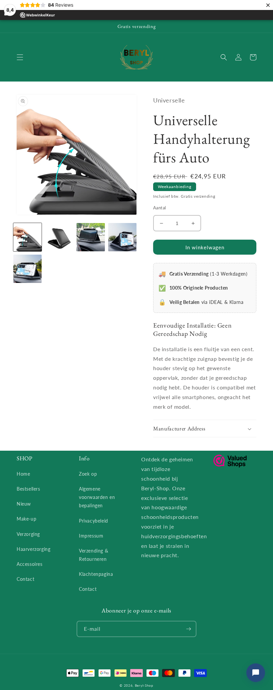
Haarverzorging (33, 549)
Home (23, 474)
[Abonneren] (188, 629)
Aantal (159, 207)
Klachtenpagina (96, 574)
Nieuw (24, 504)
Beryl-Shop (144, 685)
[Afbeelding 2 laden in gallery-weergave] (59, 237)
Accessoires (30, 564)
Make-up (26, 519)
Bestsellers (28, 489)
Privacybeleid (93, 521)
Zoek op (88, 474)
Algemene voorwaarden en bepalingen (97, 497)
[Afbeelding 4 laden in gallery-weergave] (122, 237)
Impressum (91, 536)
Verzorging (28, 534)
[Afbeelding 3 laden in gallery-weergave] (91, 237)
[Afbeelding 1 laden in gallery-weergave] (27, 237)
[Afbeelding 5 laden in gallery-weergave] (27, 269)
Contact (25, 579)
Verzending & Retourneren (93, 555)
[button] (20, 57)
